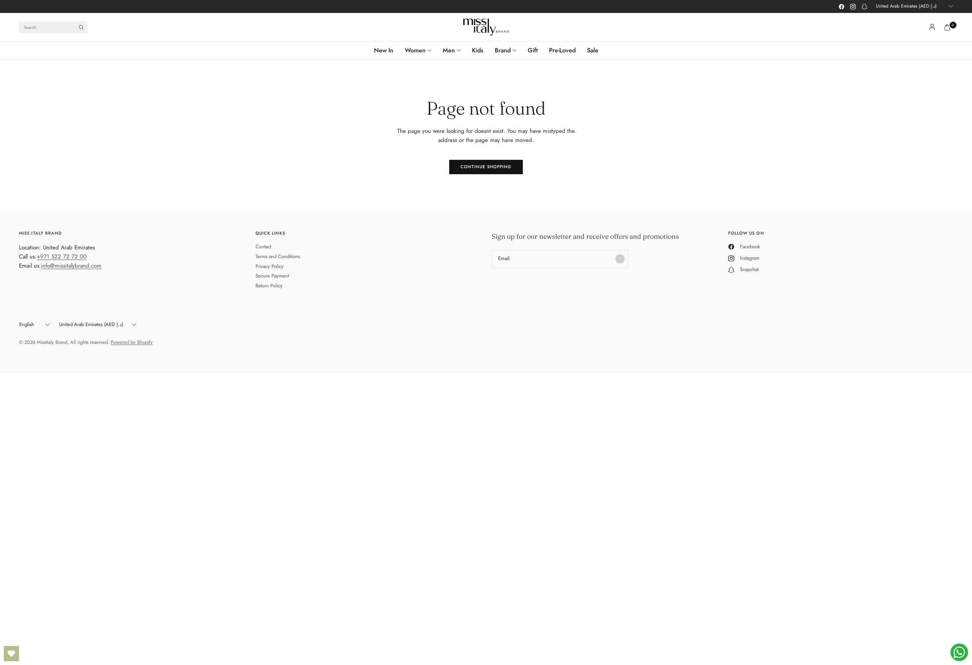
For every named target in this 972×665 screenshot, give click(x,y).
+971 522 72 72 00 (62, 256)
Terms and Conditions (278, 256)
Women (415, 50)
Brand (503, 50)
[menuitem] (386, 50)
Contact (263, 246)
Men (449, 50)
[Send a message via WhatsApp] (959, 652)
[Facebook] (841, 6)
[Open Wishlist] (11, 653)
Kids (477, 50)
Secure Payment (272, 275)
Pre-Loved (562, 50)
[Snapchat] (864, 6)
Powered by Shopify (132, 342)
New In (383, 50)
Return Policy (269, 285)
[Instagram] (852, 6)
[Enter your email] (620, 258)
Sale (592, 50)
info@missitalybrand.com (71, 266)
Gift (533, 50)
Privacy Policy (270, 266)
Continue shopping (486, 167)
